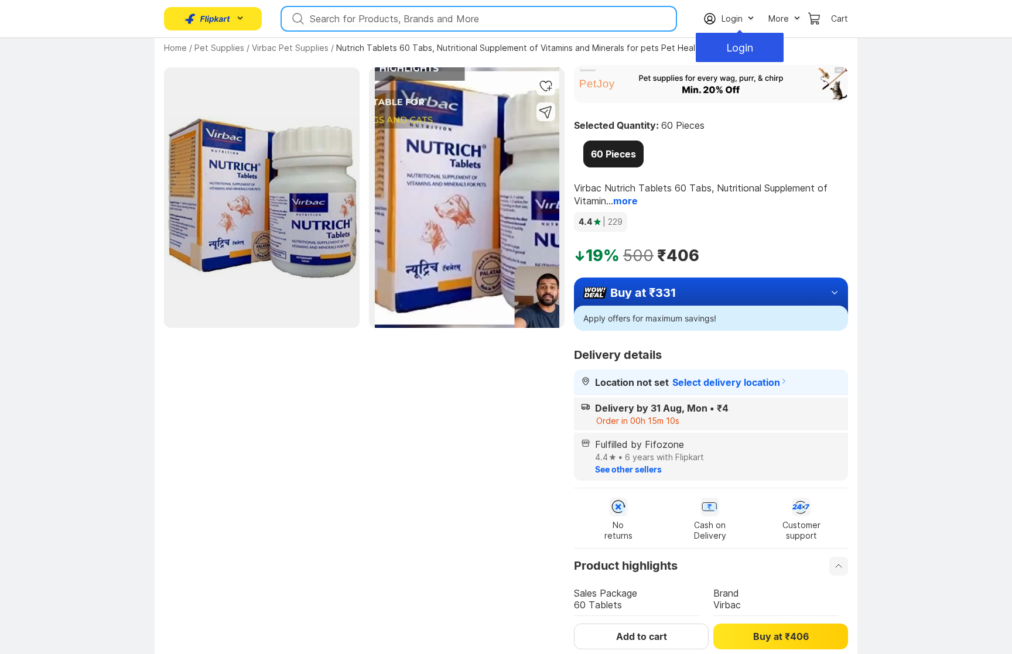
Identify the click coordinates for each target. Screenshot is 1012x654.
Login (739, 48)
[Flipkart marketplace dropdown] (207, 19)
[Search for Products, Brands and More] (297, 18)
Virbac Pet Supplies (290, 48)
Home (175, 48)
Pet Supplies (219, 48)
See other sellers (628, 469)
